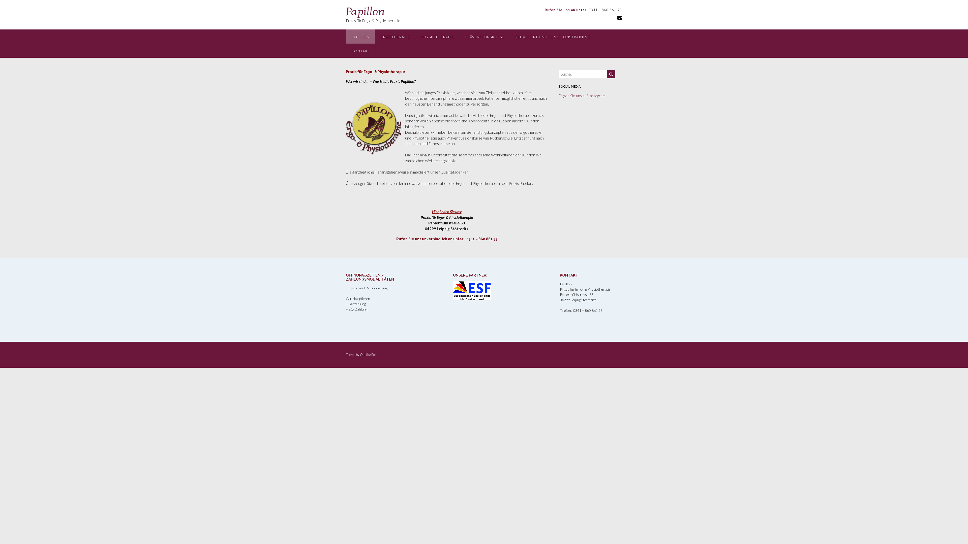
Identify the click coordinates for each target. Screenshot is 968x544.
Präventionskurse (484, 37)
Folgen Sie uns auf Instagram (582, 95)
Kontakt (360, 51)
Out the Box (368, 355)
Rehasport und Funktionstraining (552, 37)
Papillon (365, 11)
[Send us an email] (619, 17)
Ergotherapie (395, 37)
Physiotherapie (437, 37)
